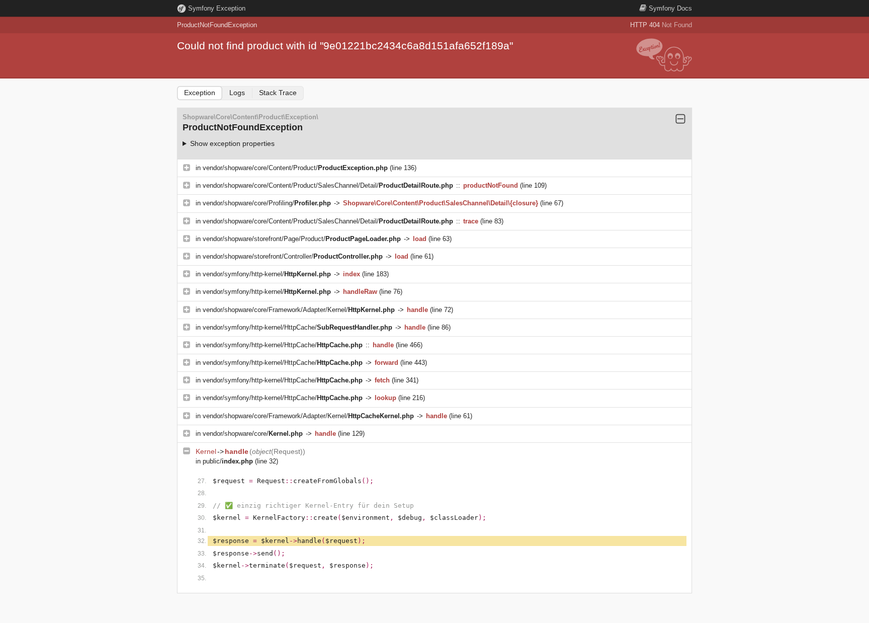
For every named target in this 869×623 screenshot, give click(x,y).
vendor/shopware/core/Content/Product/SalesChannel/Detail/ (328, 185)
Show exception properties (232, 143)
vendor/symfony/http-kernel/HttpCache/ (297, 327)
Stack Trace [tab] (278, 93)
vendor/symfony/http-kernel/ (267, 274)
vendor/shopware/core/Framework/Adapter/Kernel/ (299, 310)
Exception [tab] (199, 93)
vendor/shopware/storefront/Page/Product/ (302, 239)
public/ (228, 461)
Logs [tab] (237, 93)
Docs (670, 8)
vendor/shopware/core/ (253, 433)
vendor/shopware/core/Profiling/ (267, 203)
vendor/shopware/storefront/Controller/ (293, 256)
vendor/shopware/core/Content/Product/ (295, 168)
